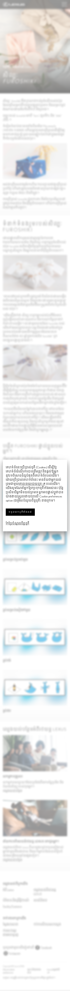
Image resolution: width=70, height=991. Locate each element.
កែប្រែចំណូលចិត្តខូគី (17, 523)
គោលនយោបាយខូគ (30, 483)
